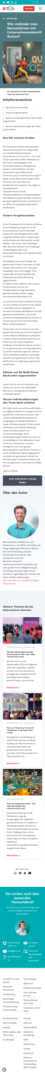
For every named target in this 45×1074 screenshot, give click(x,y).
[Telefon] (5, 2)
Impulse (6, 1027)
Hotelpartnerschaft (32, 988)
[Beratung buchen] (12, 2)
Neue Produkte (10, 1023)
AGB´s (26, 1039)
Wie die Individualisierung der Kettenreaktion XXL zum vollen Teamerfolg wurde (21, 654)
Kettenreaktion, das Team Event (12, 1033)
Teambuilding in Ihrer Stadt (31, 1002)
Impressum (29, 1053)
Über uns (28, 1023)
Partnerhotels (30, 979)
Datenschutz (29, 1044)
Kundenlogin (8, 1039)
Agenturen (28, 983)
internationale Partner (30, 994)
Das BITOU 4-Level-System (11, 980)
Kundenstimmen (10, 1018)
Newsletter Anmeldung (29, 1033)
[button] (4, 1069)
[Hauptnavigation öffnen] (38, 8)
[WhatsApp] (15, 2)
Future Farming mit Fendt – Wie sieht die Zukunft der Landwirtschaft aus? (21, 806)
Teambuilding (9, 994)
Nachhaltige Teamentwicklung (11, 1000)
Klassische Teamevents (8, 988)
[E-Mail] (9, 2)
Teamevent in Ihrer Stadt (32, 1009)
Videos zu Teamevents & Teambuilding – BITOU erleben (30, 1062)
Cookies (27, 1048)
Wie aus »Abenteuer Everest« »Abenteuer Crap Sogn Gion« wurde (20, 730)
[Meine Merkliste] (38, 2)
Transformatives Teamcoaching (10, 1008)
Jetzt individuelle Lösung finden (22, 480)
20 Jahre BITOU (30, 1027)
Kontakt (29, 8)
